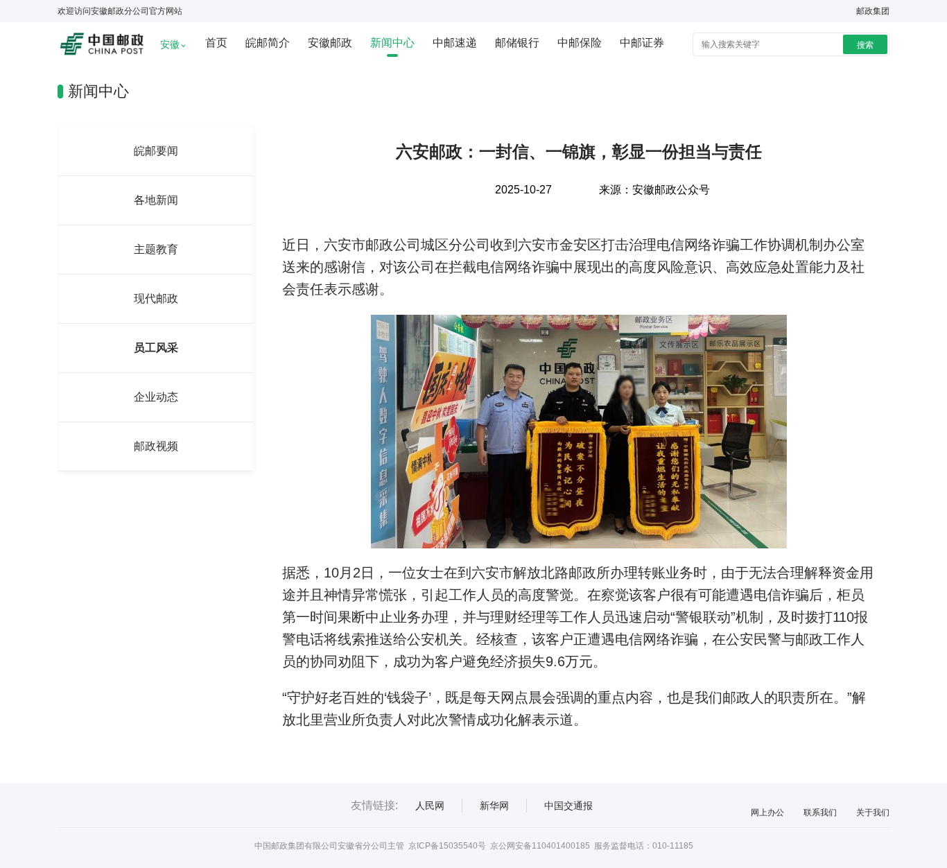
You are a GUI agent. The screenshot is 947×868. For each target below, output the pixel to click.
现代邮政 (156, 298)
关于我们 (872, 812)
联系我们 (820, 812)
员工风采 (156, 348)
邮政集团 (872, 11)
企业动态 (156, 397)
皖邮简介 (267, 43)
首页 (216, 43)
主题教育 (156, 249)
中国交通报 (568, 805)
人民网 (429, 805)
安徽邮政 (330, 43)
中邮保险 (579, 43)
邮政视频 (156, 446)
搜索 (865, 45)
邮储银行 (517, 43)
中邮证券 (642, 43)
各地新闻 (156, 200)
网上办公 (767, 812)
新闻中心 (392, 43)
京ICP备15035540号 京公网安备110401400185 (499, 846)
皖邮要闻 (156, 151)
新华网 (494, 805)
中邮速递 (455, 43)
